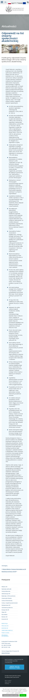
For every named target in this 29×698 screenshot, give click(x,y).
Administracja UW (6, 593)
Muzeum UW (5, 628)
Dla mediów (4, 614)
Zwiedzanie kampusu (7, 630)
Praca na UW (5, 625)
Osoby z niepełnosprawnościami (10, 603)
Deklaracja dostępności (5, 635)
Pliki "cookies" (8, 680)
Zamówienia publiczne (7, 607)
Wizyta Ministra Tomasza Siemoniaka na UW (14, 569)
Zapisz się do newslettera (14, 667)
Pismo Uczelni (5, 632)
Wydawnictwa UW (6, 605)
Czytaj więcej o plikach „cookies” (10, 695)
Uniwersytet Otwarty (7, 598)
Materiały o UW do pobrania (8, 596)
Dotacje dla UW (5, 610)
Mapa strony (8, 682)
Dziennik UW (5, 619)
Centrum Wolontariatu (7, 600)
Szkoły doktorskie (6, 591)
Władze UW (4, 586)
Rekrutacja (5, 623)
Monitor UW (4, 617)
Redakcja (7, 683)
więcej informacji (6, 653)
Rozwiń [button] (2, 2)
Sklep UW (4, 612)
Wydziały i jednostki (6, 589)
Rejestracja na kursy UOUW (9, 571)
